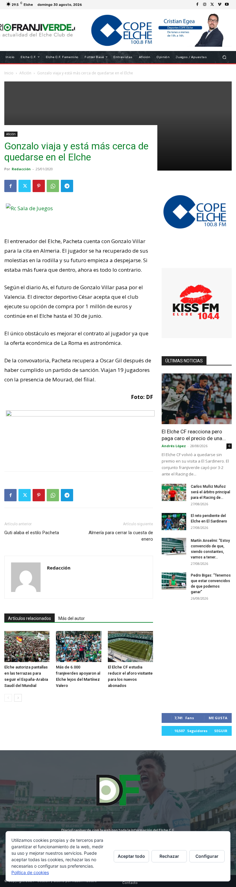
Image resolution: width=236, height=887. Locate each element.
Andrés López (174, 446)
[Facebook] (197, 4)
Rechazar (169, 856)
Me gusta (218, 718)
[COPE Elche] (153, 30)
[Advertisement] (118, 124)
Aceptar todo (131, 856)
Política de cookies (30, 872)
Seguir (220, 730)
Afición (11, 134)
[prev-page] (8, 698)
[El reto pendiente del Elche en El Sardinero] (174, 521)
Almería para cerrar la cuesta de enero (120, 536)
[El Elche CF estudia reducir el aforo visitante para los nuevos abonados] (130, 646)
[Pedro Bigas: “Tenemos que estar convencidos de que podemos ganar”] (174, 581)
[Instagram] (204, 4)
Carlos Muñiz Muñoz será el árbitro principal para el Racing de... (210, 492)
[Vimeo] (219, 4)
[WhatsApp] (53, 186)
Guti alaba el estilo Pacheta (31, 532)
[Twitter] (212, 4)
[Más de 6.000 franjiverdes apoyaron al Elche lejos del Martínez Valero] (78, 646)
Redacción (21, 169)
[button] (224, 57)
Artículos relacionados (29, 618)
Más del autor (71, 618)
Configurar (206, 856)
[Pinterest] (39, 186)
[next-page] (18, 698)
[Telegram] (67, 186)
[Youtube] (226, 4)
